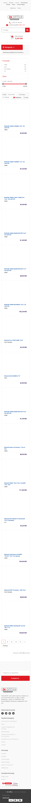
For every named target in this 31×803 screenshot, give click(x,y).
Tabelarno (18, 97)
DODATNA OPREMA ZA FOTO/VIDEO (13, 52)
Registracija (13, 8)
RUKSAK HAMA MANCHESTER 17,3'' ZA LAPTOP (15, 269)
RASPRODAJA (5, 731)
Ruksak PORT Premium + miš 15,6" (15, 590)
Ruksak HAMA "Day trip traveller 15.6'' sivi (15, 483)
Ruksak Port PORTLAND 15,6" (13, 340)
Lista (26, 97)
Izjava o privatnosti (7, 765)
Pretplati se (15, 678)
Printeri (3, 745)
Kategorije (9, 47)
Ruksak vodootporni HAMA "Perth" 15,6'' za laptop (13, 555)
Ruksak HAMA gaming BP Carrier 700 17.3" (14, 626)
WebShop (11, 2)
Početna (5, 2)
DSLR (2, 724)
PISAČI (3, 742)
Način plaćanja (5, 762)
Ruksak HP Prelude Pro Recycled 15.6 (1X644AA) (14, 519)
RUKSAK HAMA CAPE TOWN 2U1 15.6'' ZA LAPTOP (14, 198)
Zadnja (5, 646)
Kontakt (3, 756)
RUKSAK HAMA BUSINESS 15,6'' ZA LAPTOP (15, 305)
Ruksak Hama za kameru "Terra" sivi (14, 448)
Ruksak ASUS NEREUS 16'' (12, 376)
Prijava (19, 8)
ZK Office (10, 792)
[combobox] (11, 30)
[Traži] (27, 30)
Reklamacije (4, 768)
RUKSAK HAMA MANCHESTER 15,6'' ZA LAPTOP (15, 234)
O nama (3, 753)
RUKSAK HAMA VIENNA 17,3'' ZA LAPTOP (14, 162)
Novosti (17, 2)
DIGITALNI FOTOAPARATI (9, 721)
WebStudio (6, 798)
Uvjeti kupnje (5, 759)
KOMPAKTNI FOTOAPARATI (9, 739)
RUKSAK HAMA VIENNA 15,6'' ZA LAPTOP (14, 126)
